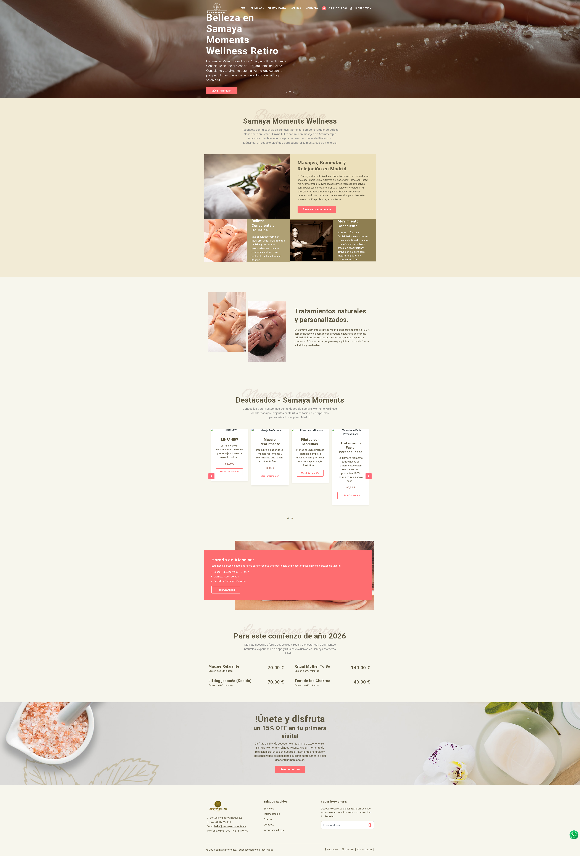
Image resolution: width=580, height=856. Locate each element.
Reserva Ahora (226, 589)
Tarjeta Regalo (277, 8)
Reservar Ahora (290, 769)
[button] (288, 518)
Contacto (312, 8)
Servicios (256, 8)
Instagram (366, 849)
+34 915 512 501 (337, 8)
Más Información (229, 476)
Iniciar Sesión (362, 8)
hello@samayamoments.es (230, 826)
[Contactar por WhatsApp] (573, 834)
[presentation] (211, 476)
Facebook (332, 849)
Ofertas (296, 8)
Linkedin (349, 849)
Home (242, 8)
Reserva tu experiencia (317, 209)
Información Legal (274, 830)
